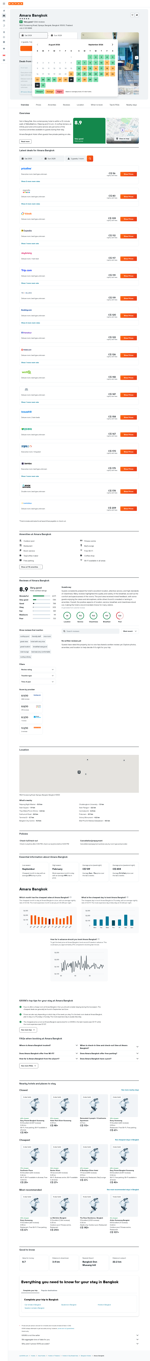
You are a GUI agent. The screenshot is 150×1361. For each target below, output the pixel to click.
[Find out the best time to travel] (4, 42)
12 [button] (54, 68)
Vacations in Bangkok (68, 1305)
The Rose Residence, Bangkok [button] (91, 1218)
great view (24, 641)
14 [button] (65, 68)
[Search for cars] (4, 20)
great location (25, 647)
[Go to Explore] (4, 32)
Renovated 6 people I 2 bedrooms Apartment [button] (93, 1119)
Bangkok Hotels (86, 1356)
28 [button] (65, 79)
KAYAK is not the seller (31, 1335)
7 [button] (65, 63)
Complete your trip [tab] (30, 1290)
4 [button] (48, 63)
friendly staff (36, 636)
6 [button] (59, 63)
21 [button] (65, 74)
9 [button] (37, 68)
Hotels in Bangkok (104, 1305)
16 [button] (37, 74)
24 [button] (43, 79)
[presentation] (71, 897)
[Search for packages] (4, 25)
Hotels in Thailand (54, 1356)
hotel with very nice (38, 641)
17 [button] (43, 74)
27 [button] (60, 79)
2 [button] (37, 63)
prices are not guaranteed (66, 1328)
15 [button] (71, 68)
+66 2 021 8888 (25, 28)
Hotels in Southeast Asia (70, 1356)
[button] (4, 3)
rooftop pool (24, 636)
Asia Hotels (41, 1356)
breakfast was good (40, 647)
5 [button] (54, 63)
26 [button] (54, 79)
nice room (47, 636)
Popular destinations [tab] (49, 1290)
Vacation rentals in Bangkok (34, 1308)
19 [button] (54, 74)
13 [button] (60, 68)
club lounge (24, 652)
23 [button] (37, 79)
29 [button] (71, 79)
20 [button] (60, 74)
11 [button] (48, 68)
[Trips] (4, 48)
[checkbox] (31, 697)
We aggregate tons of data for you (36, 1339)
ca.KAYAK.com (23, 1356)
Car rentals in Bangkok (33, 1305)
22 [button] (71, 74)
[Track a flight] (4, 37)
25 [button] (49, 79)
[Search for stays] (4, 15)
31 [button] (43, 85)
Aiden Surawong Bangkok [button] (119, 1220)
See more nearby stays (130, 1090)
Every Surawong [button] (116, 1120)
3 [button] (43, 63)
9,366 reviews (39, 22)
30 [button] (37, 85)
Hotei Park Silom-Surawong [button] (60, 1120)
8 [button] (71, 63)
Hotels (33, 1356)
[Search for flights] (4, 10)
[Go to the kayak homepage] (15, 3)
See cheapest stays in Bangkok (127, 1140)
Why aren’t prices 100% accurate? (36, 1344)
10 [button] (43, 68)
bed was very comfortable (41, 652)
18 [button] (49, 74)
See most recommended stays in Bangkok (123, 1190)
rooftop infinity (25, 657)
